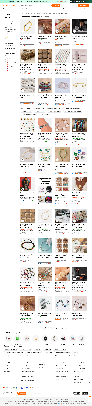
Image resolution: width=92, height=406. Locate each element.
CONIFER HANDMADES (25, 198)
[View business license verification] (59, 404)
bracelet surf (38, 349)
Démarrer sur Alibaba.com (80, 368)
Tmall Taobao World (39, 399)
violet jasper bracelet (40, 108)
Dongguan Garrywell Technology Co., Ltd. (27, 233)
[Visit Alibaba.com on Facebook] (75, 382)
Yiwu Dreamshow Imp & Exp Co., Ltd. (62, 142)
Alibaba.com (69, 393)
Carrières (5, 373)
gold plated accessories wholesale (63, 352)
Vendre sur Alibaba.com (79, 365)
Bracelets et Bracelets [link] (63, 13)
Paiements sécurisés (25, 365)
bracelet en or (48, 349)
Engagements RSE (7, 371)
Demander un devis (43, 370)
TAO (57, 399)
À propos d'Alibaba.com (8, 362)
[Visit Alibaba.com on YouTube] (86, 382)
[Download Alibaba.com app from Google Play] (85, 393)
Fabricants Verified (43, 367)
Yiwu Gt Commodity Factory (61, 201)
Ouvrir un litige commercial (62, 371)
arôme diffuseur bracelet (46, 114)
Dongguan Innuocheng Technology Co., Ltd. (45, 73)
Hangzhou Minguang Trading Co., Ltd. (79, 72)
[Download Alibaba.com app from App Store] (76, 393)
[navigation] (11, 171)
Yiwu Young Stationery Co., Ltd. (62, 232)
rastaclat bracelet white (27, 111)
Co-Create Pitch (6, 368)
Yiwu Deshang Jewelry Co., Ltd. (79, 142)
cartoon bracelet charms (26, 349)
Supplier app (37, 393)
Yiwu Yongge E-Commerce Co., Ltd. (79, 201)
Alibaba (21, 13)
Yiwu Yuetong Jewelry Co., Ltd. (44, 103)
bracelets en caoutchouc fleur (54, 108)
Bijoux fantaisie (52, 13)
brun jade (76, 352)
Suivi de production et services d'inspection (27, 377)
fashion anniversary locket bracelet (29, 114)
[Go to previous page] (42, 328)
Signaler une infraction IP (62, 376)
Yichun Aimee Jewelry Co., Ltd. (44, 262)
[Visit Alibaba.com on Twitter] (81, 382)
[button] (49, 5)
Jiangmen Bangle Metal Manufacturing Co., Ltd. (79, 42)
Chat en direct (59, 368)
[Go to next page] (65, 328)
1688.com (31, 399)
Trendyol (61, 399)
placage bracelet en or (40, 111)
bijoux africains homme (25, 355)
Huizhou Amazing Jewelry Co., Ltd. (62, 44)
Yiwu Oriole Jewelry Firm (25, 171)
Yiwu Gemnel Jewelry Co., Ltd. (79, 100)
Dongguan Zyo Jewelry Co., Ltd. (27, 141)
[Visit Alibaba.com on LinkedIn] (78, 382)
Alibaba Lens (9, 392)
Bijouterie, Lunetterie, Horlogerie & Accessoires (36, 13)
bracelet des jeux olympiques (40, 355)
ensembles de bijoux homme (56, 355)
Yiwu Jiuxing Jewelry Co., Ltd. (44, 290)
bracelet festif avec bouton (71, 355)
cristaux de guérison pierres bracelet (72, 108)
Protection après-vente (26, 373)
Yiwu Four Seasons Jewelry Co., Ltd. (45, 233)
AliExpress (25, 399)
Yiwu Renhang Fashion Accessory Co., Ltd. (79, 172)
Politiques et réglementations (27, 380)
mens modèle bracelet (26, 108)
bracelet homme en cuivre (11, 355)
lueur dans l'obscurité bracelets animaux (73, 111)
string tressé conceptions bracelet (34, 352)
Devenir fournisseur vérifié (80, 373)
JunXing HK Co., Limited (60, 260)
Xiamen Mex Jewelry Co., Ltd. (26, 260)
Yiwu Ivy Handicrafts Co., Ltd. (78, 233)
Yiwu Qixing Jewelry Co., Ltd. (26, 291)
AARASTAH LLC (41, 169)
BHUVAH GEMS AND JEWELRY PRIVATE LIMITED (45, 139)
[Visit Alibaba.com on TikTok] (89, 382)
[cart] (71, 5)
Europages (66, 399)
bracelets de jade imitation (11, 349)
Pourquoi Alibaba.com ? (8, 365)
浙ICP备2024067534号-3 (82, 403)
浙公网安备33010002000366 (69, 403)
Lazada (46, 399)
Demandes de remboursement (63, 373)
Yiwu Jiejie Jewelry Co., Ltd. (61, 172)
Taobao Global (52, 399)
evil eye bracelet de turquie (60, 349)
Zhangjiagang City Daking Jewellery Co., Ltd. (62, 103)
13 (62, 328)
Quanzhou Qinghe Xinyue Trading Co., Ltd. (79, 260)
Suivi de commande (78, 371)
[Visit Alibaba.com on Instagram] (84, 382)
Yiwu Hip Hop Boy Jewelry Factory (62, 73)
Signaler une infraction (61, 379)
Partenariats (77, 376)
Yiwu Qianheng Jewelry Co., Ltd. (62, 291)
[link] (90, 392)
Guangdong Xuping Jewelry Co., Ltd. (27, 102)
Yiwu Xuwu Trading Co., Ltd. (44, 42)
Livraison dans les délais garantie (28, 371)
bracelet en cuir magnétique (55, 111)
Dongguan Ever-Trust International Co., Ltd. (27, 44)
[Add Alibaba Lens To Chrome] (21, 393)
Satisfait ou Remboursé (26, 368)
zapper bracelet (48, 352)
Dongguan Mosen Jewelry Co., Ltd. (27, 72)
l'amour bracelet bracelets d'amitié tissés (14, 352)
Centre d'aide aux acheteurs (62, 365)
